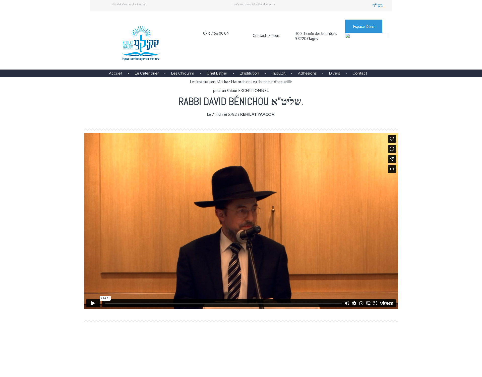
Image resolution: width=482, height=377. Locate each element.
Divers (334, 73)
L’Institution (249, 73)
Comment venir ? (225, 344)
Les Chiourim (182, 73)
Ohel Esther (217, 73)
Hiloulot (278, 73)
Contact (359, 73)
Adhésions (307, 73)
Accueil (115, 73)
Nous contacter (324, 344)
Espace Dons (364, 26)
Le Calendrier (147, 73)
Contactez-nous (266, 35)
